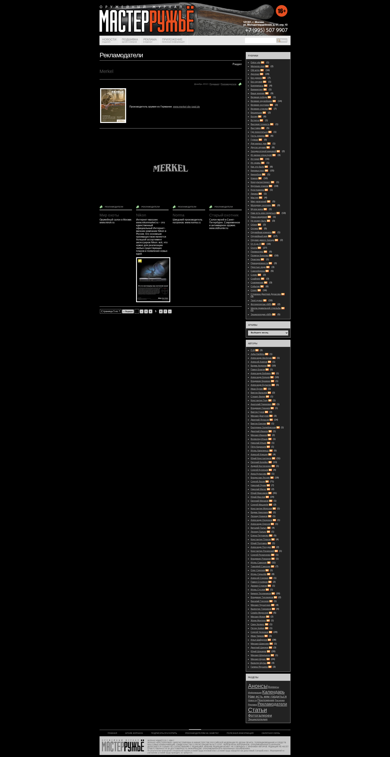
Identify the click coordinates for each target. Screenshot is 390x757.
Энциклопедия (258, 719)
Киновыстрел (257, 170)
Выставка (256, 128)
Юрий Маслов (258, 497)
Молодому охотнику (261, 205)
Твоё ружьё (257, 300)
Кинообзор (256, 174)
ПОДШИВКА (130, 40)
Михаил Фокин (258, 616)
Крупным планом (259, 186)
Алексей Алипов (259, 362)
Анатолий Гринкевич (261, 404)
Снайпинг (255, 278)
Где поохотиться (259, 132)
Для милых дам (259, 143)
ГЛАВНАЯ (112, 733)
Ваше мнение (258, 93)
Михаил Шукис (258, 659)
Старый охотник (223, 215)
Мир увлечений (258, 201)
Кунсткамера (257, 190)
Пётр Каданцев (258, 446)
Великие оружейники (261, 101)
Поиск (284, 40)
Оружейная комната (261, 232)
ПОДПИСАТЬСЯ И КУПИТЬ (164, 733)
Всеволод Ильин (259, 439)
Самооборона (258, 271)
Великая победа (259, 97)
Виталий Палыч (259, 528)
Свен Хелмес (257, 624)
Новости (252, 700)
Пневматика (257, 251)
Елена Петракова (260, 535)
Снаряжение (257, 282)
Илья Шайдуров (259, 640)
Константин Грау (259, 400)
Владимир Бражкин (260, 381)
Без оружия (256, 81)
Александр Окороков (261, 520)
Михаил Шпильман (260, 655)
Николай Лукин (258, 485)
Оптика (254, 228)
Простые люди (258, 267)
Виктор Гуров (257, 412)
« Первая (128, 311)
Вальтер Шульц (258, 663)
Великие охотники (260, 105)
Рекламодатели (228, 84)
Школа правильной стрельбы (266, 308)
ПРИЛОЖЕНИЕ (173, 40)
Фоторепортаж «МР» (261, 304)
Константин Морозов (261, 508)
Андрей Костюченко (261, 466)
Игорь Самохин (259, 562)
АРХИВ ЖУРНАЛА (134, 733)
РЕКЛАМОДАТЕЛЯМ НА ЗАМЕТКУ (202, 733)
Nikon (141, 215)
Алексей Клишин (259, 454)
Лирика (254, 193)
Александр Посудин (261, 547)
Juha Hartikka (257, 354)
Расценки (280, 700)
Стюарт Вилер (258, 396)
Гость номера (258, 136)
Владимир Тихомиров (262, 597)
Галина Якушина (259, 667)
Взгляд (254, 116)
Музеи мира (257, 209)
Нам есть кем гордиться (263, 213)
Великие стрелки (259, 109)
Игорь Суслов (258, 589)
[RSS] (257, 350)
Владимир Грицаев (260, 408)
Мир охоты (109, 215)
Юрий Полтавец (259, 543)
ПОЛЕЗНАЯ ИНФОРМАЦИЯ (240, 733)
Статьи (257, 709)
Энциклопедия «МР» (261, 314)
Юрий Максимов (259, 493)
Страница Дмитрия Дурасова (266, 294)
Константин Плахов (261, 539)
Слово (254, 275)
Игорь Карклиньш (260, 450)
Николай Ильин (258, 443)
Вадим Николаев (259, 512)
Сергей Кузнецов (259, 470)
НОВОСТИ (109, 40)
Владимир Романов (261, 558)
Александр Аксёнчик (261, 358)
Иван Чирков (257, 636)
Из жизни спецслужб (261, 155)
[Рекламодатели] (240, 85)
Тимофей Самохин (260, 566)
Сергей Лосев (258, 481)
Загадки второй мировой (263, 151)
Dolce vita (255, 62)
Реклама (252, 704)
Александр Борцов (260, 377)
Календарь (273, 691)
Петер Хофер (257, 628)
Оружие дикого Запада (262, 240)
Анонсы (258, 686)
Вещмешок (256, 112)
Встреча (255, 120)
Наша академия (259, 217)
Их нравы (256, 163)
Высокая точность (260, 124)
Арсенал (255, 74)
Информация (255, 692)
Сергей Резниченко (261, 555)
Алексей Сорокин (260, 578)
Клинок (254, 178)
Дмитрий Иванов (259, 431)
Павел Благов (258, 369)
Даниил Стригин (259, 585)
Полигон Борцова (260, 255)
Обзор (254, 224)
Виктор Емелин (258, 423)
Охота (254, 248)
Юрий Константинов (261, 458)
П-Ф (253, 350)
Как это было (257, 166)
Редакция (214, 84)
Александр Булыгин (261, 385)
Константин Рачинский (262, 551)
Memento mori (258, 66)
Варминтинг (257, 89)
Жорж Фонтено (258, 620)
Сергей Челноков (259, 632)
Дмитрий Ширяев (259, 647)
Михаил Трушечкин (261, 605)
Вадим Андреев (259, 365)
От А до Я (256, 244)
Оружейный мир (259, 236)
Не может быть (258, 220)
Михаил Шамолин (260, 643)
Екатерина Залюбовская (263, 427)
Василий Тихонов (260, 601)
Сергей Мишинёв (259, 504)
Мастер (254, 197)
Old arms (255, 70)
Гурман (254, 139)
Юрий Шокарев (258, 651)
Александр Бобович (261, 373)
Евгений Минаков (260, 501)
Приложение (265, 700)
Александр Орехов (260, 524)
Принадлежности (259, 263)
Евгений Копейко (259, 462)
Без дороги (256, 78)
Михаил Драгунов (260, 416)
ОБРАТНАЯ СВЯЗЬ (271, 733)
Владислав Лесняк (260, 477)
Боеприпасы (257, 85)
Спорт (254, 290)
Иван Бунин (257, 389)
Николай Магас (258, 489)
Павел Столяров (259, 582)
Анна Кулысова (258, 473)
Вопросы (273, 687)
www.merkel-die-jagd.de (186, 106)
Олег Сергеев (258, 570)
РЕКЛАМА (150, 40)
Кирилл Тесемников (261, 593)
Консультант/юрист (260, 182)
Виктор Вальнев (259, 392)
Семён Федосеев (259, 612)
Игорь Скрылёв (258, 574)
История (255, 159)
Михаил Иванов (259, 435)
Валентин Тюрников (261, 609)
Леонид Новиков (259, 516)
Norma (178, 215)
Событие (255, 286)
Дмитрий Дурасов (260, 419)
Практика (255, 259)
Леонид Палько (258, 531)
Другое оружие (258, 147)
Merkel (106, 71)
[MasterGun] (195, 35)
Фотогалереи (260, 715)
